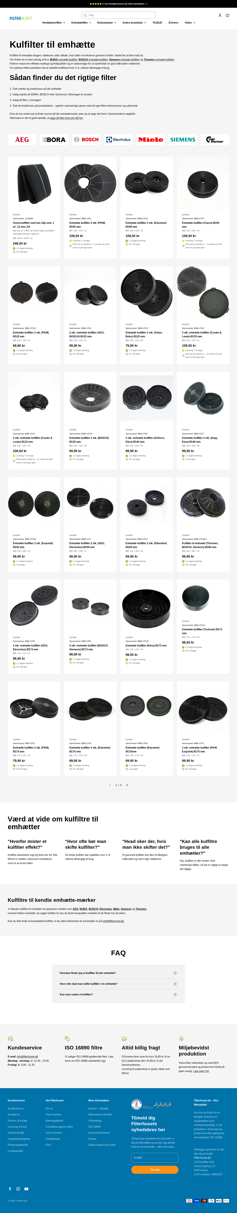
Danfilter (16, 215)
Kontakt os (14, 1114)
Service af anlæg (17, 1120)
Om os (49, 1108)
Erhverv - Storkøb (98, 1108)
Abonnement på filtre (100, 1114)
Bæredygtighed (54, 1120)
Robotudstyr (105, 22)
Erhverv (173, 22)
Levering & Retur (17, 1126)
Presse (92, 1139)
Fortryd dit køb (16, 1132)
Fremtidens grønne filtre (59, 1126)
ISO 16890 (94, 1126)
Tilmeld (154, 1170)
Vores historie (53, 1114)
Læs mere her (201, 1071)
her (103, 1060)
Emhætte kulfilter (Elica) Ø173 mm (146, 645)
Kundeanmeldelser (99, 1132)
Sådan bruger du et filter (102, 1144)
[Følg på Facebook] (10, 1189)
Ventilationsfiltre (52, 22)
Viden (188, 22)
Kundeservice (16, 1108)
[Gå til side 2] (127, 785)
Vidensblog (94, 1120)
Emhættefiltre (79, 22)
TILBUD (157, 22)
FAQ (48, 1144)
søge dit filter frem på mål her (66, 118)
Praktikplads (53, 1139)
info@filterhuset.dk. (113, 921)
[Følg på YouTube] (26, 1189)
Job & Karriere (54, 1132)
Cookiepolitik (15, 1151)
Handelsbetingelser (19, 1139)
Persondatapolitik (18, 1144)
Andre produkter (133, 22)
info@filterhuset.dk (27, 1056)
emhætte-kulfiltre (63, 59)
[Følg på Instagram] (18, 1189)
